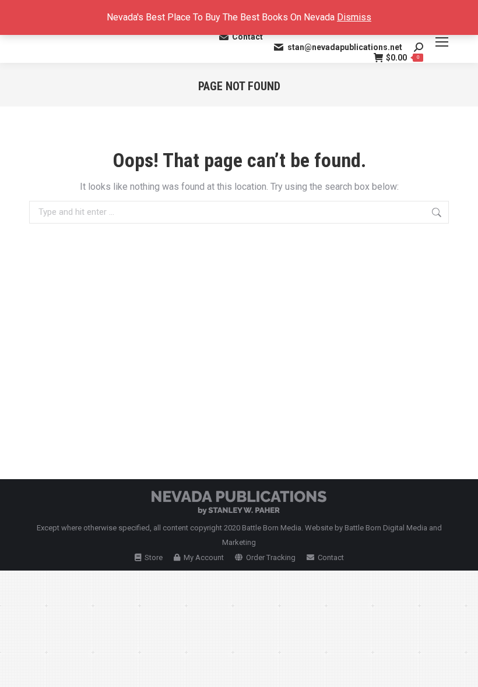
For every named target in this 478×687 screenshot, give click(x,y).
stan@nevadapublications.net (344, 47)
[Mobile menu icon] (442, 42)
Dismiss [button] (354, 17)
